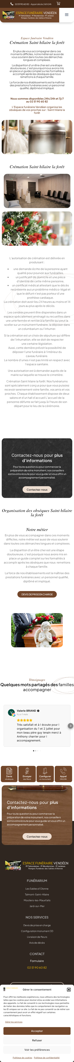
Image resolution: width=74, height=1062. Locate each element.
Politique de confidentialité (47, 1057)
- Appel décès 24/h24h (33, 4)
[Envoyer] (27, 771)
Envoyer (27, 776)
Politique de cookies (22, 1057)
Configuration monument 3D (37, 931)
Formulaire (37, 961)
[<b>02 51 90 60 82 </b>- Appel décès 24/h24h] (11, 4)
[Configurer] (45, 771)
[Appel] (63, 771)
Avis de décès (37, 942)
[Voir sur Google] (11, 712)
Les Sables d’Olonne (37, 888)
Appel (63, 776)
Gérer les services (13, 1022)
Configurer (45, 776)
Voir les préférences (37, 1049)
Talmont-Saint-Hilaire (37, 894)
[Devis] (9, 771)
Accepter (37, 1031)
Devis (9, 776)
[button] (69, 989)
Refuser (37, 1040)
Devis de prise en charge (37, 925)
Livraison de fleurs (37, 936)
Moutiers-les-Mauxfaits (37, 900)
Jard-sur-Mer (37, 906)
